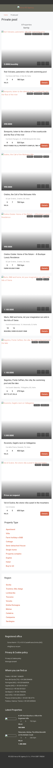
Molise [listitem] (9, 609)
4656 (30, 679)
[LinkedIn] (33, 763)
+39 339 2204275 (19, 695)
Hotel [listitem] (8, 562)
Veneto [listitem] (9, 601)
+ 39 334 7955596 (19, 692)
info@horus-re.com (13, 646)
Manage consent (11, 661)
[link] (26, 49)
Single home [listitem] (11, 550)
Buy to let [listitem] (10, 566)
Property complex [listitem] (13, 554)
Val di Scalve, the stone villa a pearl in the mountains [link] (26, 503)
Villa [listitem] (8, 533)
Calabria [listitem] (9, 613)
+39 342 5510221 (20, 689)
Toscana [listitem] (9, 597)
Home (6, 15)
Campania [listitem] (10, 617)
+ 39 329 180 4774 (28, 698)
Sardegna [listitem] (10, 621)
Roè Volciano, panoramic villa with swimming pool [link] (25, 72)
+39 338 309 (24, 679)
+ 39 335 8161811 (21, 686)
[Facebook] (20, 763)
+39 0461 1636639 (17, 676)
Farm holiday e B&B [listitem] (14, 537)
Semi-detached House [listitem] (16, 546)
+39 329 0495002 (30, 701)
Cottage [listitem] (9, 542)
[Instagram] (28, 763)
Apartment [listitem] (10, 529)
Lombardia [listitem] (10, 593)
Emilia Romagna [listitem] (13, 605)
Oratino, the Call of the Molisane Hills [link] (20, 194)
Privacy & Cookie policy (13, 658)
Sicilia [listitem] (8, 585)
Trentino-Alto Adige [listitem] (14, 589)
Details (45, 83)
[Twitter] (24, 763)
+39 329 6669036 (23, 682)
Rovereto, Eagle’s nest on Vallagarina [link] (19, 443)
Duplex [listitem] (9, 558)
